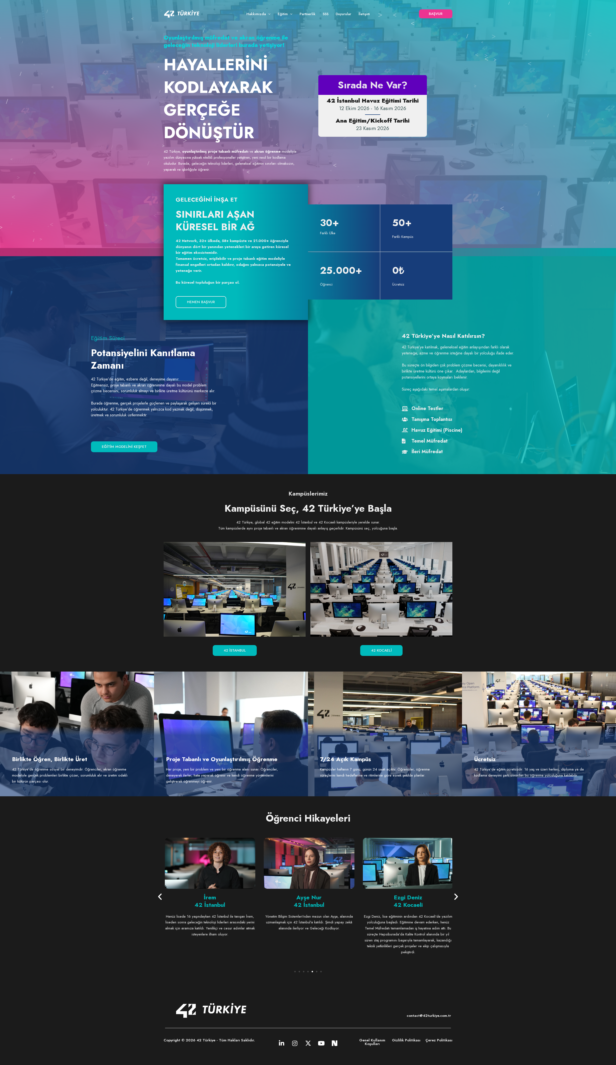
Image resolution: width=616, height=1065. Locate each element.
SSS (325, 14)
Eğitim (283, 14)
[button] (268, 14)
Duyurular (343, 14)
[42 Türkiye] (182, 13)
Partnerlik (307, 14)
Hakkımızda (256, 14)
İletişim (364, 14)
